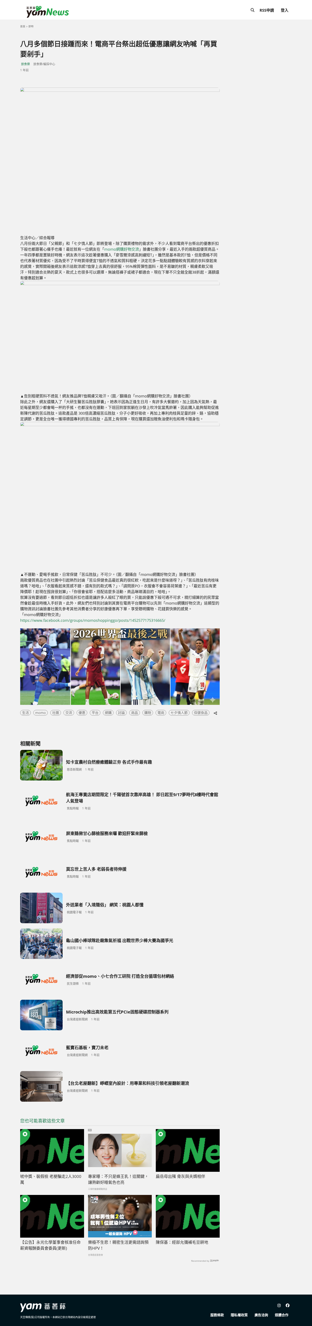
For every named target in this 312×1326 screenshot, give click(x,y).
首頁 (22, 26)
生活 (25, 712)
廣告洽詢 (261, 1315)
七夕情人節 (179, 712)
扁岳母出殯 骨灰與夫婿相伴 (180, 1176)
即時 (31, 26)
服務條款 (217, 1315)
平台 (95, 712)
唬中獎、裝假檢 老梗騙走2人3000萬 (50, 1179)
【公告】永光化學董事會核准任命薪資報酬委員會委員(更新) (50, 1245)
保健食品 (201, 712)
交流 (68, 712)
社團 (55, 712)
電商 (160, 712)
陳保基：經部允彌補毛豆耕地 (182, 1242)
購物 (147, 712)
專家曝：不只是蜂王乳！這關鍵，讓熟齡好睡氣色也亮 (118, 1179)
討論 (121, 712)
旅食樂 (25, 64)
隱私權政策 (239, 1315)
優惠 (82, 712)
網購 (108, 712)
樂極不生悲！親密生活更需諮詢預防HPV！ (118, 1245)
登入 (284, 10)
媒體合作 (281, 1315)
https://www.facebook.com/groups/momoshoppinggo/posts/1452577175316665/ (92, 620)
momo (40, 712)
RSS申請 (267, 10)
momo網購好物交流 (121, 249)
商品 (134, 712)
